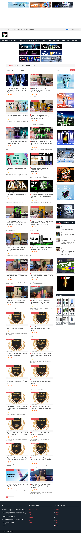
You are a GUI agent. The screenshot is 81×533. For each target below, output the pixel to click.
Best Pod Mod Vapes (35, 259)
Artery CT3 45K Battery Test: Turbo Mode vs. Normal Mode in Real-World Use (21, 29)
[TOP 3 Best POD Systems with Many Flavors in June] (17, 106)
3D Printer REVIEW (65, 222)
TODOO (30, 522)
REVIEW (63, 40)
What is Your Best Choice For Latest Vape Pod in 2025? (17, 485)
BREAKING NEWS (8, 40)
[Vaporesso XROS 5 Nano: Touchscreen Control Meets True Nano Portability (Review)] (17, 212)
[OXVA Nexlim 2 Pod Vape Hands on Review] (58, 234)
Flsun (56, 517)
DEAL (73, 40)
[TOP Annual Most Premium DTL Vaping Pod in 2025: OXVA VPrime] (41, 398)
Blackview (57, 512)
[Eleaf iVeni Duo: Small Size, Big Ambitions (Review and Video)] (17, 292)
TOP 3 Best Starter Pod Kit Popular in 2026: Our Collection (17, 142)
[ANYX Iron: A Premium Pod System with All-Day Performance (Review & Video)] (41, 475)
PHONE (20, 40)
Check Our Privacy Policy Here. (8, 518)
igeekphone (10, 531)
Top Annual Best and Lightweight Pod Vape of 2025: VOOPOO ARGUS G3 (41, 459)
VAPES (39, 40)
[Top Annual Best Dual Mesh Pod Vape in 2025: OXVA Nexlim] (41, 424)
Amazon (16, 40)
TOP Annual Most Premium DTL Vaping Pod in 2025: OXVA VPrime (41, 407)
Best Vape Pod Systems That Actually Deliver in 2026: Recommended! (39, 169)
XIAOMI (72, 222)
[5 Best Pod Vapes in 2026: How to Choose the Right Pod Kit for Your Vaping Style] (17, 80)
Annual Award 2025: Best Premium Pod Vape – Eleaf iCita (17, 354)
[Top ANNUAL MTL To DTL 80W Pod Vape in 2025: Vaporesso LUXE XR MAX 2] (17, 398)
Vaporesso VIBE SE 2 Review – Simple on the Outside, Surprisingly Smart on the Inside (41, 90)
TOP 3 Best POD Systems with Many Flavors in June (17, 115)
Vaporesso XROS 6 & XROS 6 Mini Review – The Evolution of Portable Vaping (41, 143)
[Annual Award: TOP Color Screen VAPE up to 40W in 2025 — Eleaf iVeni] (41, 318)
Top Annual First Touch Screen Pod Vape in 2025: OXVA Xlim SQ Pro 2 (17, 433)
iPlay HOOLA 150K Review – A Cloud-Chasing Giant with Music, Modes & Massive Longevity (67, 252)
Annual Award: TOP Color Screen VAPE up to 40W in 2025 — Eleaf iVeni (41, 328)
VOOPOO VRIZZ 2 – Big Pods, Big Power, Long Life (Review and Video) (16, 249)
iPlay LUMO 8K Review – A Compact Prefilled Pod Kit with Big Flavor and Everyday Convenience (68, 243)
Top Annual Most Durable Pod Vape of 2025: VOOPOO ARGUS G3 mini (17, 458)
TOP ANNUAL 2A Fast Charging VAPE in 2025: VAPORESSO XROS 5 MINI (17, 381)
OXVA (30, 514)
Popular (58, 222)
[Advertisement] (40, 18)
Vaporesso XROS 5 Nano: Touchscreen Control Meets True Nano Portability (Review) (16, 222)
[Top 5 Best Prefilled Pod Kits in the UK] (17, 159)
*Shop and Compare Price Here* (8, 522)
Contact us (4, 516)
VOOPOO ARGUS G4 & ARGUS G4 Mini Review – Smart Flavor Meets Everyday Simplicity (41, 116)
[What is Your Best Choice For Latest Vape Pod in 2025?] (17, 475)
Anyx (32, 470)
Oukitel (56, 522)
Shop (76, 40)
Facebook (4, 523)
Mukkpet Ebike (58, 523)
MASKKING (31, 517)
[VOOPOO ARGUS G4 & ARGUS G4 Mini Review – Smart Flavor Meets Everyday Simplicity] (41, 106)
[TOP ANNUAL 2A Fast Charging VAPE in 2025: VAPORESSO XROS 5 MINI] (17, 371)
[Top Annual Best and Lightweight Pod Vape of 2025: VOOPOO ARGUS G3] (41, 449)
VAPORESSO (31, 511)
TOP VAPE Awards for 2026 (30, 40)
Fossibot (57, 514)
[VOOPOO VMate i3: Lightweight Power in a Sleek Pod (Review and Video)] (17, 265)
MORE (68, 40)
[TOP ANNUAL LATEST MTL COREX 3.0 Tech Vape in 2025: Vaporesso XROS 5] (41, 371)
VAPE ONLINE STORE (33, 509)
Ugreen (56, 525)
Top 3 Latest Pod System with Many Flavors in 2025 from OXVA (42, 248)
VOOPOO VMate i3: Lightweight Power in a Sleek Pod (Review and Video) (17, 275)
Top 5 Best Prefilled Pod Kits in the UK (17, 168)
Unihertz (57, 515)
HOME (2, 40)
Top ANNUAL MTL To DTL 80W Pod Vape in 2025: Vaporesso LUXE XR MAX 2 (17, 408)
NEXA (30, 515)
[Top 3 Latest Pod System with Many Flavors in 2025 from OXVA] (41, 239)
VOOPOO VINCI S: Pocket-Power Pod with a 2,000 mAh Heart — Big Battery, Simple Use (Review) (42, 222)
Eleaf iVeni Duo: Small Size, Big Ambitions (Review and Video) (16, 301)
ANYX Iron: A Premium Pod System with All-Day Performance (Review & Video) (41, 485)
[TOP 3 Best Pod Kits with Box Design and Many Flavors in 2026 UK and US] (41, 186)
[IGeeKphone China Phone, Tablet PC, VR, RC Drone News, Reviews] (5, 34)
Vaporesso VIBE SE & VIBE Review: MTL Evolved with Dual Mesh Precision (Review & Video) (41, 302)
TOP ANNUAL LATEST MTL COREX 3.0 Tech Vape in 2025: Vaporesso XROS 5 (41, 381)
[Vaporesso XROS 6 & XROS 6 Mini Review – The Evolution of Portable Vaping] (41, 133)
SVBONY (57, 509)
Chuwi (56, 511)
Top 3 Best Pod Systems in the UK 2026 (17, 195)
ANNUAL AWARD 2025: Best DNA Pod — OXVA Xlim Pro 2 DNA (16, 327)
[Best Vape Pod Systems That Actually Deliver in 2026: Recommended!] (41, 159)
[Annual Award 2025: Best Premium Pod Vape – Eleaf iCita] (17, 345)
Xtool (56, 520)
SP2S (30, 519)
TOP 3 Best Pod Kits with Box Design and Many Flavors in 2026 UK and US (42, 196)
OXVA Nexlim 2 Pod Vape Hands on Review (67, 235)
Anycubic (57, 519)
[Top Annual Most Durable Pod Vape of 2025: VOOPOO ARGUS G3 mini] (17, 449)
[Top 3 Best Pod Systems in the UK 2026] (17, 186)
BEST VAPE (45, 40)
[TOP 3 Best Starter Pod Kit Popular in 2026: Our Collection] (17, 133)
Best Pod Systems (10, 74)
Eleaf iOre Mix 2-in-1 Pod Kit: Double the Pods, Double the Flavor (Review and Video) (42, 275)
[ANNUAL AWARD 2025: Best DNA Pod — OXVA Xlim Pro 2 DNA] (17, 318)
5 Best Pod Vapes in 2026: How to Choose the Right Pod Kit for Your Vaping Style (17, 90)
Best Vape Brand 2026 (54, 40)
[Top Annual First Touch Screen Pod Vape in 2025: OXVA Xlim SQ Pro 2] (17, 424)
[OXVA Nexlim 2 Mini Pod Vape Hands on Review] (58, 227)
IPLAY (30, 520)
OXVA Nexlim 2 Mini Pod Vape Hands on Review (67, 228)
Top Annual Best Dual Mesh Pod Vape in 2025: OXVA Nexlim (40, 433)
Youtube (3, 525)
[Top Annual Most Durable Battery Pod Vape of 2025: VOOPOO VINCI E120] (41, 345)
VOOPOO (30, 512)
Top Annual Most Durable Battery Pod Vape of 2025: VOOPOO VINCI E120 (41, 355)
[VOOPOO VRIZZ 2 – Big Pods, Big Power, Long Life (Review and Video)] (17, 239)
